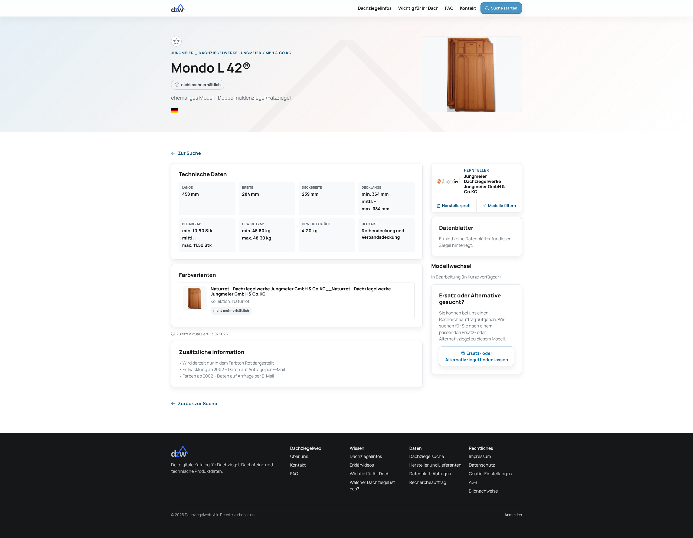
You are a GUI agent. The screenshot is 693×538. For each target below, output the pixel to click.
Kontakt (468, 8)
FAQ (449, 8)
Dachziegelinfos (375, 8)
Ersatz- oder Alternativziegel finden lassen (476, 356)
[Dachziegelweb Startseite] (178, 8)
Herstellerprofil (457, 205)
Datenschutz (482, 465)
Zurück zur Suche (197, 403)
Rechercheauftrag (427, 482)
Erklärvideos (362, 465)
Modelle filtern (502, 205)
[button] (297, 301)
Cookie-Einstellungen (490, 474)
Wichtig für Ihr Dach (418, 8)
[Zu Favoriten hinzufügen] (176, 41)
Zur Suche (189, 153)
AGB (473, 482)
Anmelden (513, 514)
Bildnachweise (483, 491)
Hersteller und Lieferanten (435, 465)
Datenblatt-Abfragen (430, 474)
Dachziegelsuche (426, 456)
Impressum (480, 456)
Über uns (299, 456)
